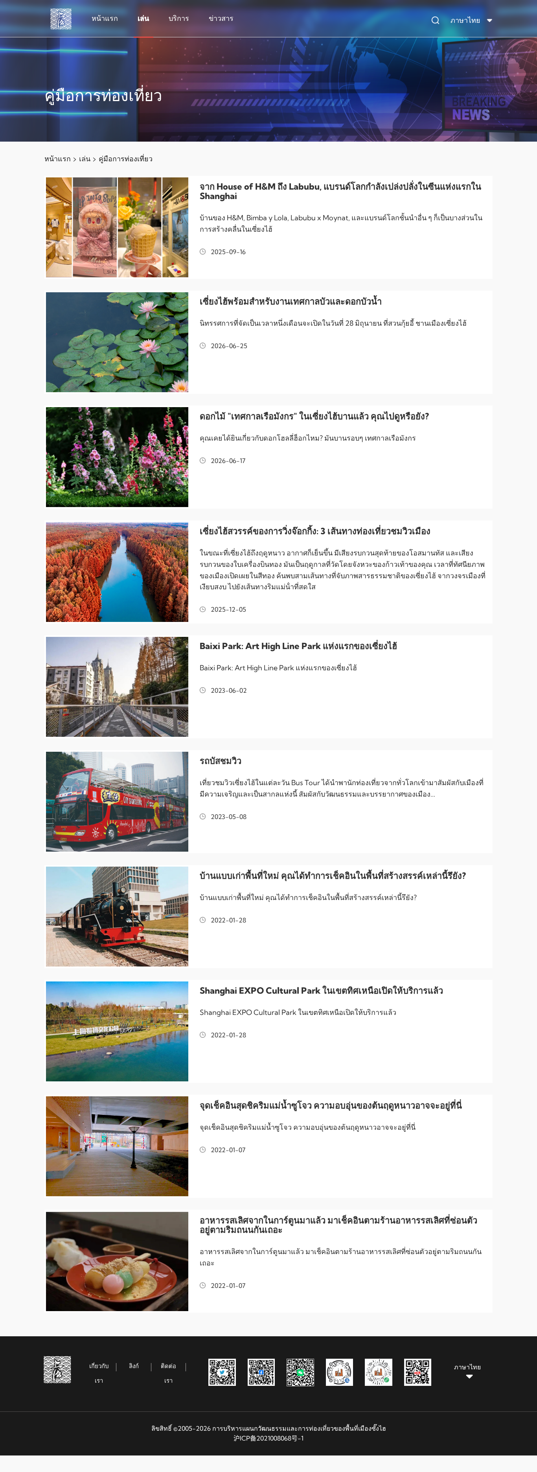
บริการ (179, 18)
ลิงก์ (134, 1366)
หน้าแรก (105, 18)
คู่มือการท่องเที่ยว (126, 158)
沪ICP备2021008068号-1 (268, 1438)
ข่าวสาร (221, 18)
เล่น (143, 18)
